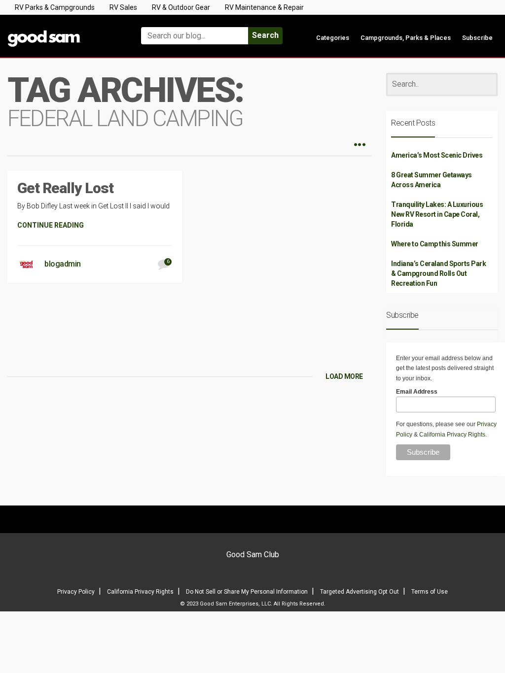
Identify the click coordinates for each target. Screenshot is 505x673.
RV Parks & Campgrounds (55, 7)
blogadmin (62, 264)
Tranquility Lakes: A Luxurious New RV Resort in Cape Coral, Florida (437, 214)
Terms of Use (429, 591)
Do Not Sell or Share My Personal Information (247, 591)
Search (265, 35)
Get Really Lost (65, 188)
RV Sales (123, 7)
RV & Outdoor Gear (181, 7)
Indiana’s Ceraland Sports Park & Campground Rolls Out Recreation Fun (438, 273)
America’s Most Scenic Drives (436, 155)
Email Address (416, 391)
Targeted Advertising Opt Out (359, 591)
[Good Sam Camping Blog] (63, 31)
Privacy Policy (76, 591)
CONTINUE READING (50, 225)
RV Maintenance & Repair (264, 7)
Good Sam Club (252, 554)
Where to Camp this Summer (434, 244)
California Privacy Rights (452, 434)
